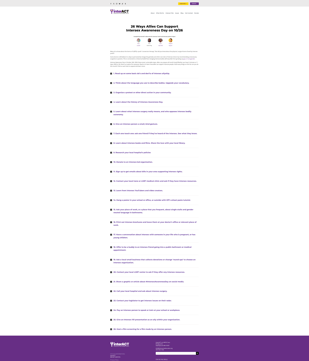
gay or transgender (189, 59)
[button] (154, 73)
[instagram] (116, 3)
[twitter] (113, 3)
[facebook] (111, 3)
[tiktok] (122, 3)
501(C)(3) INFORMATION (117, 354)
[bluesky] (119, 3)
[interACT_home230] (119, 10)
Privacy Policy (114, 360)
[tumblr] (125, 3)
